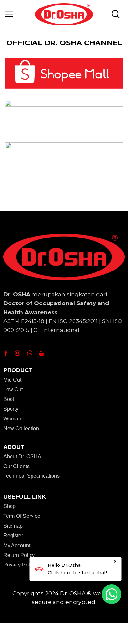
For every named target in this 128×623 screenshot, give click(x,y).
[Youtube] (41, 353)
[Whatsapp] (29, 353)
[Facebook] (6, 353)
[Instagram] (17, 353)
